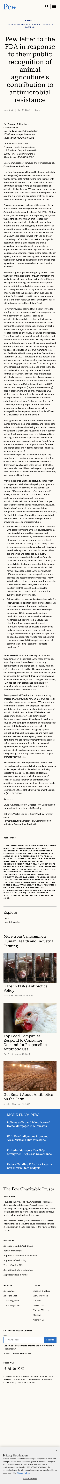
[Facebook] (5, 1368)
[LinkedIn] (14, 1368)
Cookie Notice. (23, 1473)
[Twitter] (18, 1368)
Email (5, 1335)
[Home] (28, 1189)
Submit (50, 1340)
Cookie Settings (30, 1478)
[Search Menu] (47, 6)
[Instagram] (10, 1368)
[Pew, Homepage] (10, 6)
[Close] (56, 1451)
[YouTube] (23, 1368)
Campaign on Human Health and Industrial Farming (28, 941)
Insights (7, 1286)
